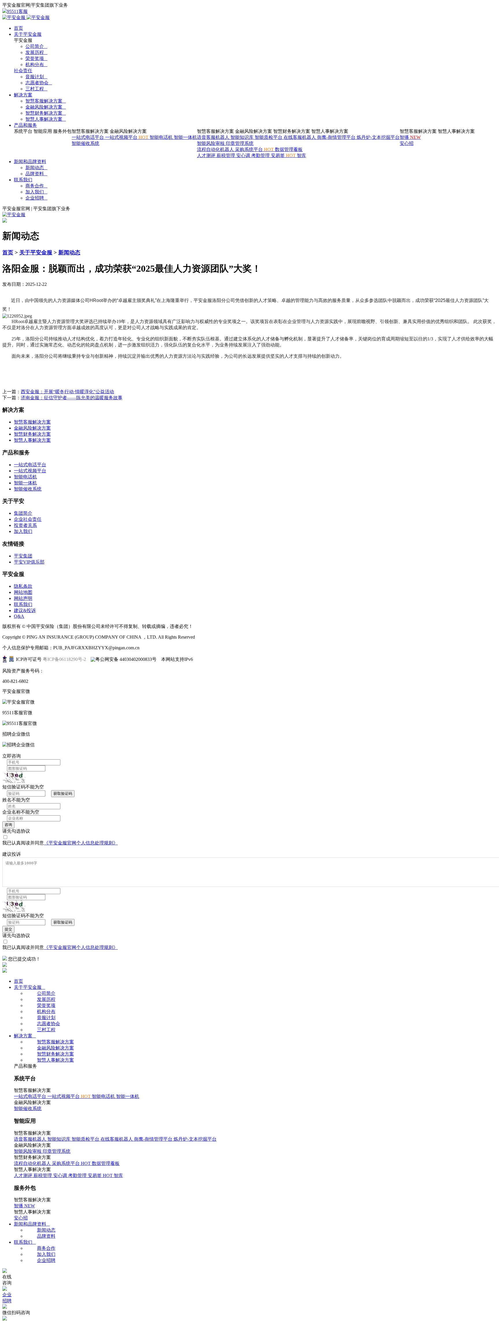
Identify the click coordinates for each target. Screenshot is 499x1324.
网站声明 (23, 598)
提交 (8, 929)
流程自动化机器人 (216, 149)
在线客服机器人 (300, 137)
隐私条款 (23, 586)
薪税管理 (226, 155)
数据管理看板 (289, 149)
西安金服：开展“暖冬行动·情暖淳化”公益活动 (67, 391)
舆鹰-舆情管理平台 (337, 137)
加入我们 (36, 191)
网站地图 (23, 592)
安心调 (243, 155)
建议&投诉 (25, 610)
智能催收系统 (85, 143)
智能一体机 (185, 137)
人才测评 (207, 155)
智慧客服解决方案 (45, 100)
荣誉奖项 (36, 58)
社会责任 (23, 70)
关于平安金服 (28, 34)
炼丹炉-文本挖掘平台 (378, 137)
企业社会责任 (28, 519)
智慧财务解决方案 (45, 113)
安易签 (284, 155)
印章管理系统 (240, 143)
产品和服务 (25, 125)
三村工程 (36, 88)
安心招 (407, 143)
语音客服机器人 (213, 137)
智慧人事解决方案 (45, 119)
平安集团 (23, 555)
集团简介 (23, 513)
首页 (18, 28)
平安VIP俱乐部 (29, 562)
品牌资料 (36, 173)
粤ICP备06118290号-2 (64, 659)
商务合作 (36, 185)
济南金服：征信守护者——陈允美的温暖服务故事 (71, 397)
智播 (410, 137)
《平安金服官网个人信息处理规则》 (81, 842)
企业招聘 (36, 197)
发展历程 (36, 52)
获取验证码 (62, 793)
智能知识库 (242, 137)
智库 (301, 155)
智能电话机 (162, 137)
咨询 (8, 825)
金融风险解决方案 (45, 107)
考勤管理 (261, 155)
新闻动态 (36, 167)
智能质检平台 (269, 137)
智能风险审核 (211, 143)
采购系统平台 (255, 149)
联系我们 (23, 179)
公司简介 (36, 46)
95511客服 (17, 11)
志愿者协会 (38, 82)
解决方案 (23, 94)
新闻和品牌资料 (30, 161)
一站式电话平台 (88, 137)
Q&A (19, 616)
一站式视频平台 (127, 137)
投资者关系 (25, 525)
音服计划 (36, 76)
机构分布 (36, 64)
